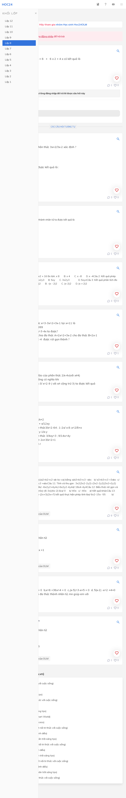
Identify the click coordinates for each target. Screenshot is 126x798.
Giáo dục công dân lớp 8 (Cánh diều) (28, 766)
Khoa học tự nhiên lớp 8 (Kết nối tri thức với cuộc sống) (38, 727)
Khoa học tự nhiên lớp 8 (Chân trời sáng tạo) (32, 738)
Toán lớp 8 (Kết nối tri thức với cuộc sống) (31, 683)
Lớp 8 (8, 43)
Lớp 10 (9, 31)
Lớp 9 (8, 37)
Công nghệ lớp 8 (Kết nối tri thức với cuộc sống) (34, 777)
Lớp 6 (8, 54)
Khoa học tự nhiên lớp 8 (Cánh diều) (27, 733)
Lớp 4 (8, 65)
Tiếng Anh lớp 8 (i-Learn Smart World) (29, 716)
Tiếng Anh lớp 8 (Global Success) (26, 722)
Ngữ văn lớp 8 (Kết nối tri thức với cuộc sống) (32, 700)
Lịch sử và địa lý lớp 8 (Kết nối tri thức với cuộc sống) (37, 744)
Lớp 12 (9, 20)
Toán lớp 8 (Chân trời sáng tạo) (25, 694)
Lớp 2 (8, 76)
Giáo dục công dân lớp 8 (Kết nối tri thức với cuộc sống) (38, 761)
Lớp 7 (8, 48)
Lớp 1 (8, 81)
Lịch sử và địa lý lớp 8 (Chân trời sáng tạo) (31, 755)
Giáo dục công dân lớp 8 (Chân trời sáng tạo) (32, 772)
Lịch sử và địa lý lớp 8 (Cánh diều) (26, 749)
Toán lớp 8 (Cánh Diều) (20, 688)
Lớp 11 (9, 26)
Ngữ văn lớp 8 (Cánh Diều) (22, 705)
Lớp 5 (8, 59)
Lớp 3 (8, 70)
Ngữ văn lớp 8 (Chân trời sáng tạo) (27, 711)
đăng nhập (47, 36)
